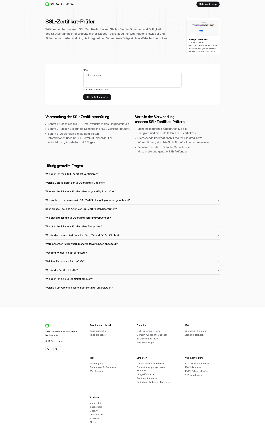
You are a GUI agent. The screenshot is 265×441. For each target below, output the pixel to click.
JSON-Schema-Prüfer (196, 371)
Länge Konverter (146, 374)
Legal (60, 341)
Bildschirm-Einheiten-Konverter (154, 382)
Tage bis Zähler (98, 334)
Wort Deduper (97, 371)
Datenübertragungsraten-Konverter (151, 369)
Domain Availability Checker (152, 334)
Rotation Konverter (147, 378)
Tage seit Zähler (98, 331)
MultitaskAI (96, 403)
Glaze (93, 422)
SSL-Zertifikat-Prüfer (148, 338)
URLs (85, 70)
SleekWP (94, 410)
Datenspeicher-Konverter (150, 363)
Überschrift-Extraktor (195, 331)
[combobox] (58, 349)
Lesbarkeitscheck (194, 334)
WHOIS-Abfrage (145, 342)
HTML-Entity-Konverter (196, 363)
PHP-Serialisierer (193, 375)
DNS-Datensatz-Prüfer (149, 331)
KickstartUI (95, 418)
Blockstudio (96, 407)
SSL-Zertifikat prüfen (97, 97)
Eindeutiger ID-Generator (103, 367)
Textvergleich (97, 363)
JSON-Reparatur (193, 367)
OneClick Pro (96, 414)
